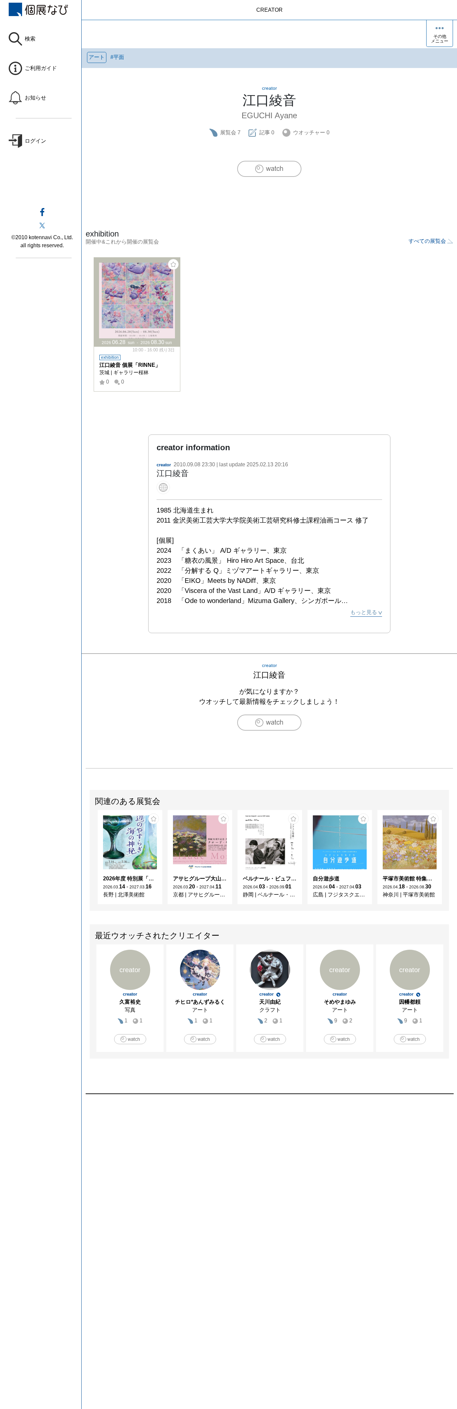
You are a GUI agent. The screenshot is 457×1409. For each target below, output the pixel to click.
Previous (90, 860)
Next (448, 860)
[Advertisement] (269, 1170)
